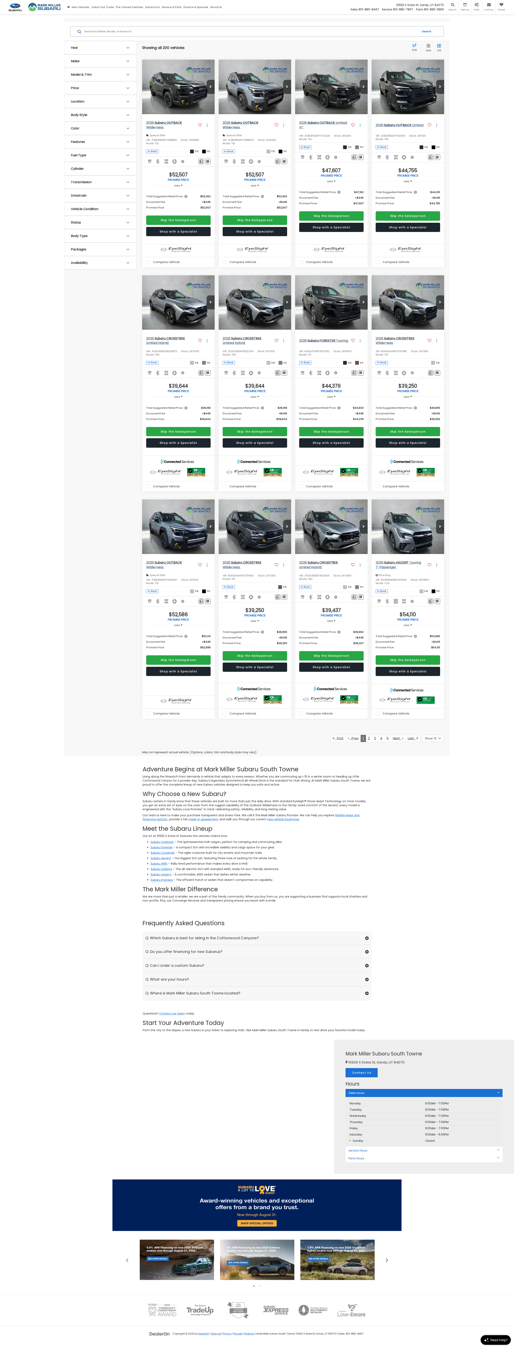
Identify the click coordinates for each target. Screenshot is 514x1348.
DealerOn (203, 1333)
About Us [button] (216, 7)
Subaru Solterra (161, 869)
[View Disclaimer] (182, 161)
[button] (211, 87)
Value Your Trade (102, 7)
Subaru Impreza (162, 880)
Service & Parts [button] (172, 7)
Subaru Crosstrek (162, 853)
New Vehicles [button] (80, 7)
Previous (127, 1259)
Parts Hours (356, 1158)
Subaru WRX (159, 864)
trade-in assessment (203, 819)
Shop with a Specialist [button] (178, 232)
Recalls (238, 1333)
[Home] (68, 7)
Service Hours (358, 1151)
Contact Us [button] (361, 1073)
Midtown (249, 1333)
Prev (354, 738)
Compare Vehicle (166, 262)
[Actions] (207, 125)
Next (397, 738)
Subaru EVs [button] (152, 7)
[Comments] (201, 161)
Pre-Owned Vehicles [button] (129, 7)
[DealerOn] (159, 1334)
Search (426, 31)
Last (412, 738)
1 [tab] (254, 1286)
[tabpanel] (177, 1260)
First (339, 738)
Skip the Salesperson (178, 220)
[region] (178, 201)
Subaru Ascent (161, 858)
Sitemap (216, 1333)
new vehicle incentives (283, 819)
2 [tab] (260, 1286)
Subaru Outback (162, 842)
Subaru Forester (162, 847)
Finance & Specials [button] (196, 7)
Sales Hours (356, 1093)
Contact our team (172, 1014)
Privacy (227, 1333)
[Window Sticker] (208, 161)
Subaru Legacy (161, 874)
